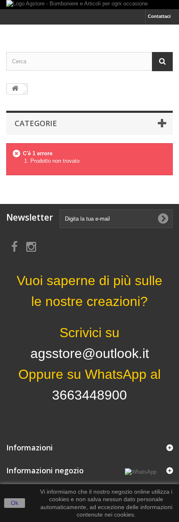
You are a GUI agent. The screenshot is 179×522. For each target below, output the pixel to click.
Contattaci (159, 16)
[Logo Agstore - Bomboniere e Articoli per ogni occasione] (89, 4)
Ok (14, 503)
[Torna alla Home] (15, 89)
